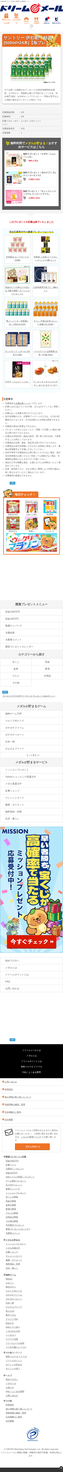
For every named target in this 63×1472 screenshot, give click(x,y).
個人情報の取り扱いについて (18, 1097)
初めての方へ (56, 23)
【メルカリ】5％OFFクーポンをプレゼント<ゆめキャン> (28, 696)
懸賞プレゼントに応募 (6, 21)
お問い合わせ (12, 988)
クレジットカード (14, 798)
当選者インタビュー (15, 1169)
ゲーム (26, 23)
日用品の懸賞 (12, 1217)
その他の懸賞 (12, 1221)
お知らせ (47, 20)
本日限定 (49, 514)
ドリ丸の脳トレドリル (16, 1347)
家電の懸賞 (11, 1209)
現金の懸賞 (11, 1201)
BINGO (9, 1279)
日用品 (47, 676)
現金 (47, 662)
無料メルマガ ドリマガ (31, 1066)
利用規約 (9, 1089)
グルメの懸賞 (12, 1213)
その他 (15, 682)
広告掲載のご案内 (13, 1112)
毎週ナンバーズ (13, 625)
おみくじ (10, 1283)
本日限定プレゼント (15, 1225)
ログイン (31, 29)
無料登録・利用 (13, 811)
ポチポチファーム (14, 728)
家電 (47, 669)
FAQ (7, 981)
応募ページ (11, 1165)
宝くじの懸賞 (12, 1197)
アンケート (50, 531)
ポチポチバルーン (14, 734)
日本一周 (10, 741)
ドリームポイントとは (17, 974)
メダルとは (11, 967)
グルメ (15, 676)
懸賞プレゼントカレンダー (19, 646)
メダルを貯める (16, 21)
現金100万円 (13, 514)
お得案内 (36, 23)
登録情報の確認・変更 (15, 1104)
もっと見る (31, 755)
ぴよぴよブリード (14, 748)
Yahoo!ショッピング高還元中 (20, 777)
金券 (15, 669)
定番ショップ (12, 790)
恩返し (31, 531)
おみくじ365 (31, 514)
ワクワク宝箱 (12, 1339)
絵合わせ (10, 1323)
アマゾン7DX (12, 1319)
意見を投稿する (33, 1146)
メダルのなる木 (13, 1331)
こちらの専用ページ (30, 1137)
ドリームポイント (14, 1360)
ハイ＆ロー (11, 1335)
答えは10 (10, 1311)
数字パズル (11, 1315)
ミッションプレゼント (17, 769)
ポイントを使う (13, 1368)
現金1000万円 (12, 611)
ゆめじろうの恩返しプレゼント (20, 1177)
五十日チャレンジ (14, 1185)
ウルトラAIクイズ (14, 720)
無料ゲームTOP (13, 713)
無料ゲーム (11, 1275)
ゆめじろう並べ (13, 1327)
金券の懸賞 (11, 1205)
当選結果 (10, 632)
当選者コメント (13, 639)
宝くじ (15, 662)
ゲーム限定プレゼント (16, 1181)
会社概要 (9, 1119)
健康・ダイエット (14, 804)
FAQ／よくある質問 (31, 1072)
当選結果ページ (22, 403)
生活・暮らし (12, 818)
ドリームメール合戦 (15, 1343)
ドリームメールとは (31, 1050)
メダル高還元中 (13, 783)
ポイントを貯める (14, 1364)
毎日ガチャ (13, 531)
